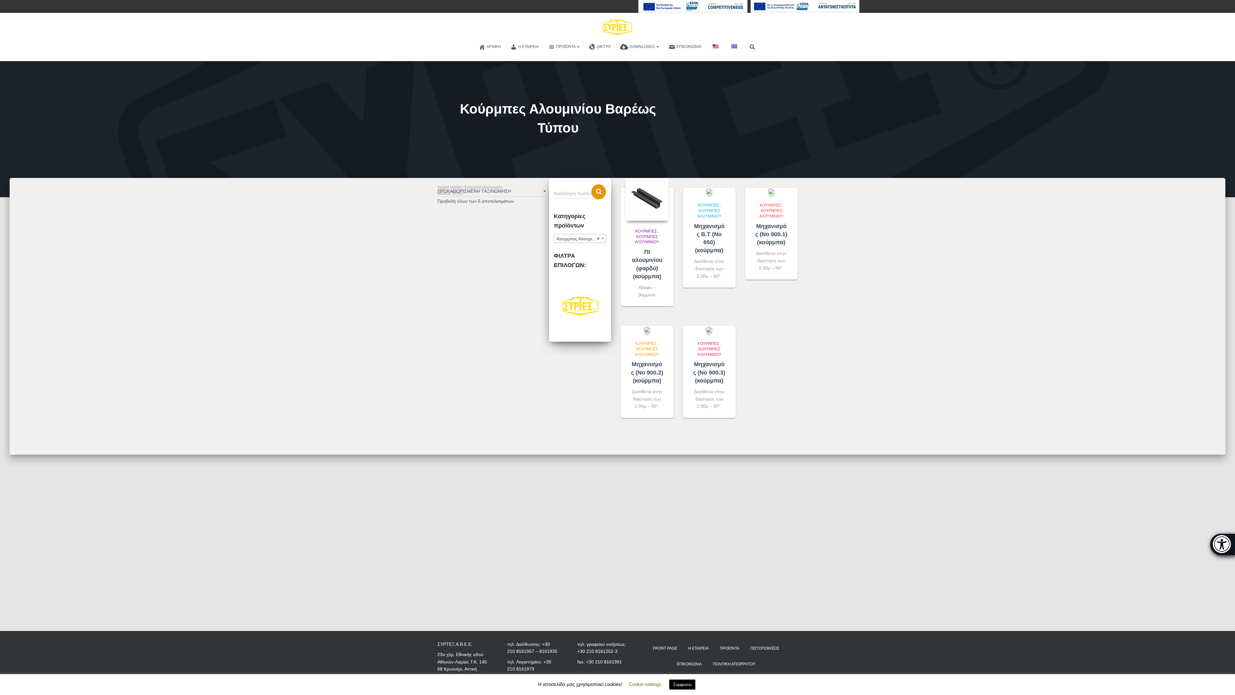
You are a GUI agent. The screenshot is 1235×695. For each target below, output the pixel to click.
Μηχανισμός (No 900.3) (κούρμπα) (709, 372)
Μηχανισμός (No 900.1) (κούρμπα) (771, 234)
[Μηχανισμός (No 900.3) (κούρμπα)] (709, 329)
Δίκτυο (603, 46)
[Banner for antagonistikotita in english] (692, 6)
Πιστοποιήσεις (764, 648)
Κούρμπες (646, 231)
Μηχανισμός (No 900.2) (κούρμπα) (647, 372)
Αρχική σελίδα (449, 187)
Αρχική (494, 46)
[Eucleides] (1222, 544)
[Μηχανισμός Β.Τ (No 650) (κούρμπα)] (709, 191)
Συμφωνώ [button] (682, 684)
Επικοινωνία (688, 46)
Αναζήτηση (598, 191)
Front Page (665, 648)
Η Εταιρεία (528, 46)
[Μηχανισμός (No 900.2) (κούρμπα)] (647, 329)
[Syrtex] (617, 27)
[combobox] (580, 238)
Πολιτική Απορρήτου (734, 664)
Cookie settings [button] (645, 684)
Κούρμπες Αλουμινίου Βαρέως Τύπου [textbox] (581, 238)
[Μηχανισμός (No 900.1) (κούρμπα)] (771, 191)
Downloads (642, 46)
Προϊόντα (566, 46)
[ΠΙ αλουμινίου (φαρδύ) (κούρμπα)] (647, 199)
